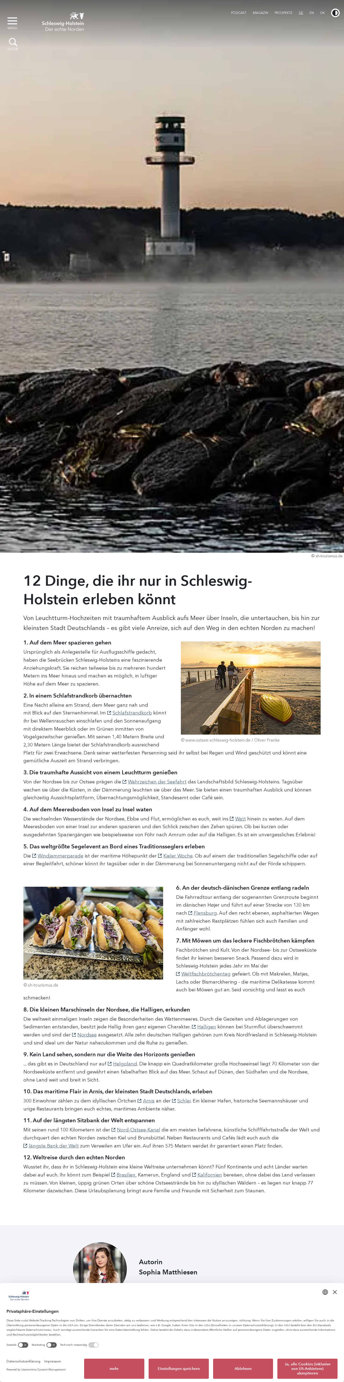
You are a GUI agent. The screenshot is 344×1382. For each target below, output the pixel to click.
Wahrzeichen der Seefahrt (157, 782)
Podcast (238, 13)
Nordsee (87, 1035)
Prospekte (283, 13)
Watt (240, 819)
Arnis (149, 1101)
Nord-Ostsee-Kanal (138, 1130)
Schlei (184, 1101)
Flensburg (205, 913)
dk (322, 13)
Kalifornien (210, 1175)
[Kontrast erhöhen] (335, 13)
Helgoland (125, 1064)
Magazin (260, 13)
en (312, 13)
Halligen (206, 1027)
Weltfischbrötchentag (206, 974)
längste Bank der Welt (54, 1146)
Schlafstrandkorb (132, 713)
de (301, 13)
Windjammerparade (60, 856)
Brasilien (126, 1175)
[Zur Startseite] (63, 21)
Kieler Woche (178, 856)
